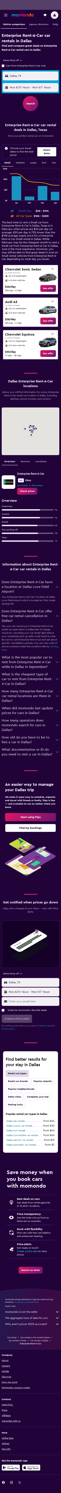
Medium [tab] (20, 163)
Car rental (11, 1337)
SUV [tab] (44, 163)
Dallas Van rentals (15, 1121)
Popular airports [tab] (43, 1081)
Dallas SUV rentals (15, 1130)
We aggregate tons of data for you (26, 1318)
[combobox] (13, 60)
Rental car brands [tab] (18, 1081)
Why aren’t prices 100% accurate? (26, 1324)
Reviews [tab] (25, 461)
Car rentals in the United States (35, 1337)
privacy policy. (8, 1029)
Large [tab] (33, 163)
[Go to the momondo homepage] (23, 15)
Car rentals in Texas (17, 1341)
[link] (48, 288)
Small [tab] (7, 163)
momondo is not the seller (21, 1312)
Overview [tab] (9, 461)
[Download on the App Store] (31, 1468)
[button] (5, 15)
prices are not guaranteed (26, 1302)
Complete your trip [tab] (38, 1097)
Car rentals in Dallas (39, 1341)
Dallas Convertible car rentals (22, 1135)
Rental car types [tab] (17, 1073)
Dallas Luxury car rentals (19, 1126)
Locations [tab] (40, 461)
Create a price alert (27, 1251)
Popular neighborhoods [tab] (21, 1089)
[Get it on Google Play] (11, 1468)
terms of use (45, 1026)
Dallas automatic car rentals (21, 1145)
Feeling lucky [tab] (15, 1105)
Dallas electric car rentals (19, 1140)
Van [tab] (54, 163)
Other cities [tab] (14, 1097)
